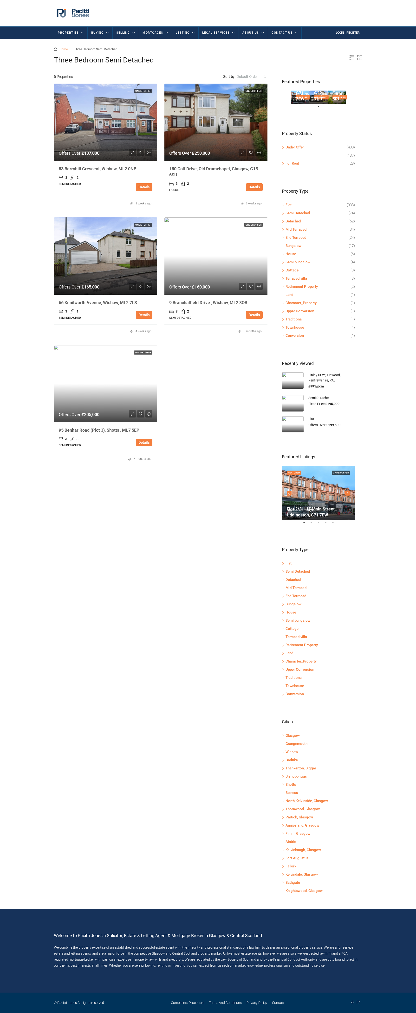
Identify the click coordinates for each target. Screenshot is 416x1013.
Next (347, 493)
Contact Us (282, 32)
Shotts (291, 784)
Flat (289, 205)
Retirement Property (302, 286)
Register (353, 32)
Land (289, 295)
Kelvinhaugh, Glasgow (303, 850)
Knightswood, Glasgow (304, 891)
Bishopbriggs (296, 776)
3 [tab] (320, 524)
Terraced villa (296, 278)
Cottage (292, 270)
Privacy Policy (257, 1003)
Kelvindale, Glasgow (302, 874)
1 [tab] (320, 108)
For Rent (292, 163)
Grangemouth (296, 744)
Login (340, 32)
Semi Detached (298, 213)
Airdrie (291, 842)
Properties (68, 32)
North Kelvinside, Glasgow (307, 801)
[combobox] (251, 77)
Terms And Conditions (225, 1003)
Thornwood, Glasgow (303, 809)
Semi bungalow (298, 262)
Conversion (295, 335)
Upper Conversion (300, 311)
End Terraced (296, 237)
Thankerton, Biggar (301, 768)
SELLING (123, 32)
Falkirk (291, 866)
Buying (97, 32)
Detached (293, 221)
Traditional (294, 319)
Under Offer (143, 91)
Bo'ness (292, 793)
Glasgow (293, 735)
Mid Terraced (296, 229)
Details (144, 187)
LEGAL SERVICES (216, 32)
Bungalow (293, 246)
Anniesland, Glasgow (302, 825)
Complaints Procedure (187, 1003)
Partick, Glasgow (299, 817)
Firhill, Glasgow (298, 833)
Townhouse (295, 327)
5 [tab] (335, 524)
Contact (278, 1003)
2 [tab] (313, 524)
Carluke (292, 760)
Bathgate (293, 882)
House (291, 254)
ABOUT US (250, 32)
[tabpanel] (300, 97)
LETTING (183, 32)
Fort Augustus (297, 858)
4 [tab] (328, 524)
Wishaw (292, 752)
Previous (289, 493)
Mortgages (153, 32)
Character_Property (301, 303)
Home (63, 49)
